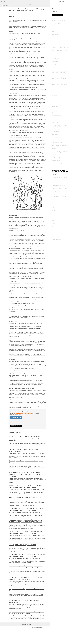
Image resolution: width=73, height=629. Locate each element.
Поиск (61, 1)
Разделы (29, 624)
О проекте (24, 624)
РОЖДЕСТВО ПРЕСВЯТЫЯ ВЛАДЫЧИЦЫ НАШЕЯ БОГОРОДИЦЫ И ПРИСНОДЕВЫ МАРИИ (25, 532)
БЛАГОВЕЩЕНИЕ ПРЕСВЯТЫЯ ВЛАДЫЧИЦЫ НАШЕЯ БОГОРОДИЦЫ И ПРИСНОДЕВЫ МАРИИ (27, 555)
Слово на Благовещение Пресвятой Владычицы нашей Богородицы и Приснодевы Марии (26, 578)
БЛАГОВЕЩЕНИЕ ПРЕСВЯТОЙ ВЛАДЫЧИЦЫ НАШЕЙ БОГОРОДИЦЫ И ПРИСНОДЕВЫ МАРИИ (27, 509)
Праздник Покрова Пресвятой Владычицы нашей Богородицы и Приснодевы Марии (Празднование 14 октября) (24, 474)
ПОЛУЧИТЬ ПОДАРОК (16, 417)
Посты (53, 8)
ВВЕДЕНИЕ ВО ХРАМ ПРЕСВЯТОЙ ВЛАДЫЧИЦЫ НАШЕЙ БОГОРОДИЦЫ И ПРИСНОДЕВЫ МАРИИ (25, 498)
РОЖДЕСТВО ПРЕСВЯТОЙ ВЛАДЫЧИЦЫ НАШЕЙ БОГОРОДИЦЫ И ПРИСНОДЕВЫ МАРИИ (25, 486)
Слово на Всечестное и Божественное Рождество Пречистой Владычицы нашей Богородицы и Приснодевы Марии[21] (27, 438)
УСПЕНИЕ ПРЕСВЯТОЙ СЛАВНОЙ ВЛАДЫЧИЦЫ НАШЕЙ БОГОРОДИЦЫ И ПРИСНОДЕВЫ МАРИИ (25, 521)
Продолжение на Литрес (57, 15)
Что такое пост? (55, 11)
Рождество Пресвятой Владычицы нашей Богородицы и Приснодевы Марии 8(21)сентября (26, 612)
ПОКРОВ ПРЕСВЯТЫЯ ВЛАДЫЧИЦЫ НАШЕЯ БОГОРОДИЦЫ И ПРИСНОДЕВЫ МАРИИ (24, 544)
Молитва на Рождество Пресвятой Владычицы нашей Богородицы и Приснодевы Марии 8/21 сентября (25, 567)
